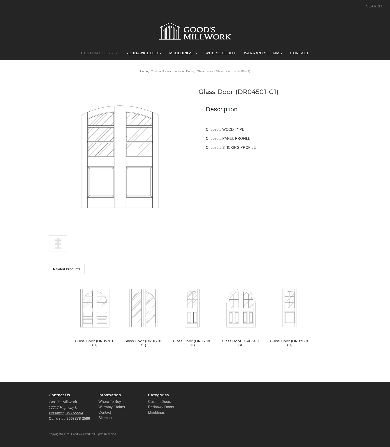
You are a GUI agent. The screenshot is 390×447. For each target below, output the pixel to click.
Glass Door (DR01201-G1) (143, 343)
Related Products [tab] (66, 269)
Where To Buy (220, 53)
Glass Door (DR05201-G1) (94, 343)
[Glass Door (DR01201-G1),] (144, 308)
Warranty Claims (263, 53)
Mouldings (181, 53)
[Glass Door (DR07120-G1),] (290, 308)
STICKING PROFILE (239, 147)
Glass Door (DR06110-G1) (192, 343)
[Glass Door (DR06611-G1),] (241, 308)
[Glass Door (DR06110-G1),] (192, 308)
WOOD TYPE (233, 129)
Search (374, 6)
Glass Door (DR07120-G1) (289, 343)
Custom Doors (97, 53)
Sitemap (105, 418)
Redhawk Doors (143, 53)
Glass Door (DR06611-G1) (241, 343)
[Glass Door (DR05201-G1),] (95, 308)
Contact (299, 53)
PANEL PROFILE (236, 138)
